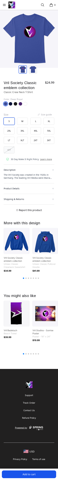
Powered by (21, 427)
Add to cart (29, 474)
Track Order (29, 402)
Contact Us (29, 410)
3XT (49, 140)
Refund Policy (29, 418)
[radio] (9, 121)
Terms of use (38, 459)
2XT (35, 140)
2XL (9, 130)
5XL (49, 130)
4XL (35, 130)
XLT (22, 140)
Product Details (11, 188)
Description (10, 169)
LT (9, 140)
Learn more (46, 159)
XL (49, 121)
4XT (9, 149)
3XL (22, 130)
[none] (44, 114)
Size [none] (6, 114)
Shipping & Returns (14, 199)
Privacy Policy (20, 459)
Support (29, 395)
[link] (16, 241)
